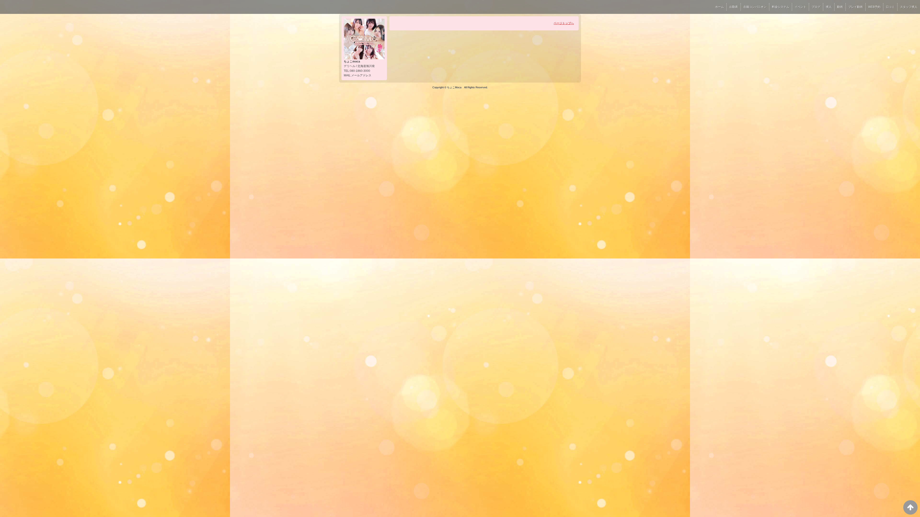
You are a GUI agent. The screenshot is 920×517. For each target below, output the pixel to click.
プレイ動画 (855, 7)
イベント (800, 7)
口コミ (890, 7)
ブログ (816, 7)
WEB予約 (874, 7)
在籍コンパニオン (754, 7)
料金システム (780, 7)
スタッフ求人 (908, 7)
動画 (840, 7)
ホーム (719, 7)
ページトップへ (564, 23)
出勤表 (733, 7)
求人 (829, 7)
